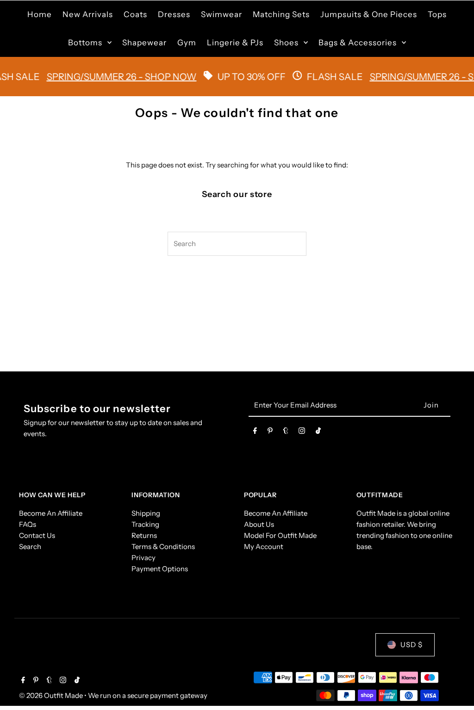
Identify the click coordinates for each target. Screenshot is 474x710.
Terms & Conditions (163, 546)
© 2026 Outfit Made (51, 695)
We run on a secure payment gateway (147, 695)
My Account (263, 546)
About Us (259, 524)
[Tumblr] (285, 432)
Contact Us (37, 535)
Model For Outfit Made (280, 535)
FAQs (27, 524)
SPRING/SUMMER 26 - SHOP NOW (111, 76)
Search (30, 546)
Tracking (145, 524)
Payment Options (159, 568)
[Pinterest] (270, 432)
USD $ (411, 644)
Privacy (143, 557)
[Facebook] (255, 432)
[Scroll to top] (454, 685)
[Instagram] (302, 432)
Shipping (145, 513)
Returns (144, 535)
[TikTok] (318, 432)
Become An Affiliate (50, 513)
